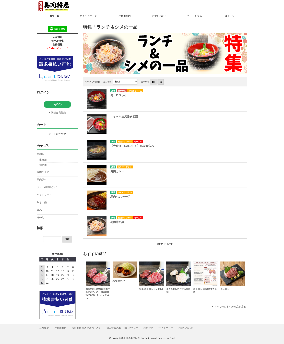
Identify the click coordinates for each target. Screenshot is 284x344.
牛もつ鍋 (42, 202)
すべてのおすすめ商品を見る (230, 306)
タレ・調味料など (47, 187)
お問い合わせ (159, 15)
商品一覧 (54, 15)
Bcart (172, 338)
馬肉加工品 (43, 172)
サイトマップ (165, 328)
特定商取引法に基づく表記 (86, 328)
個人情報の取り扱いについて (122, 328)
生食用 (43, 159)
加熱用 (43, 165)
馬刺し (40, 153)
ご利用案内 (124, 15)
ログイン (230, 15)
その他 (40, 217)
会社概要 (44, 328)
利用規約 (148, 328)
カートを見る (194, 15)
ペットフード (44, 194)
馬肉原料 (42, 179)
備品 (39, 209)
